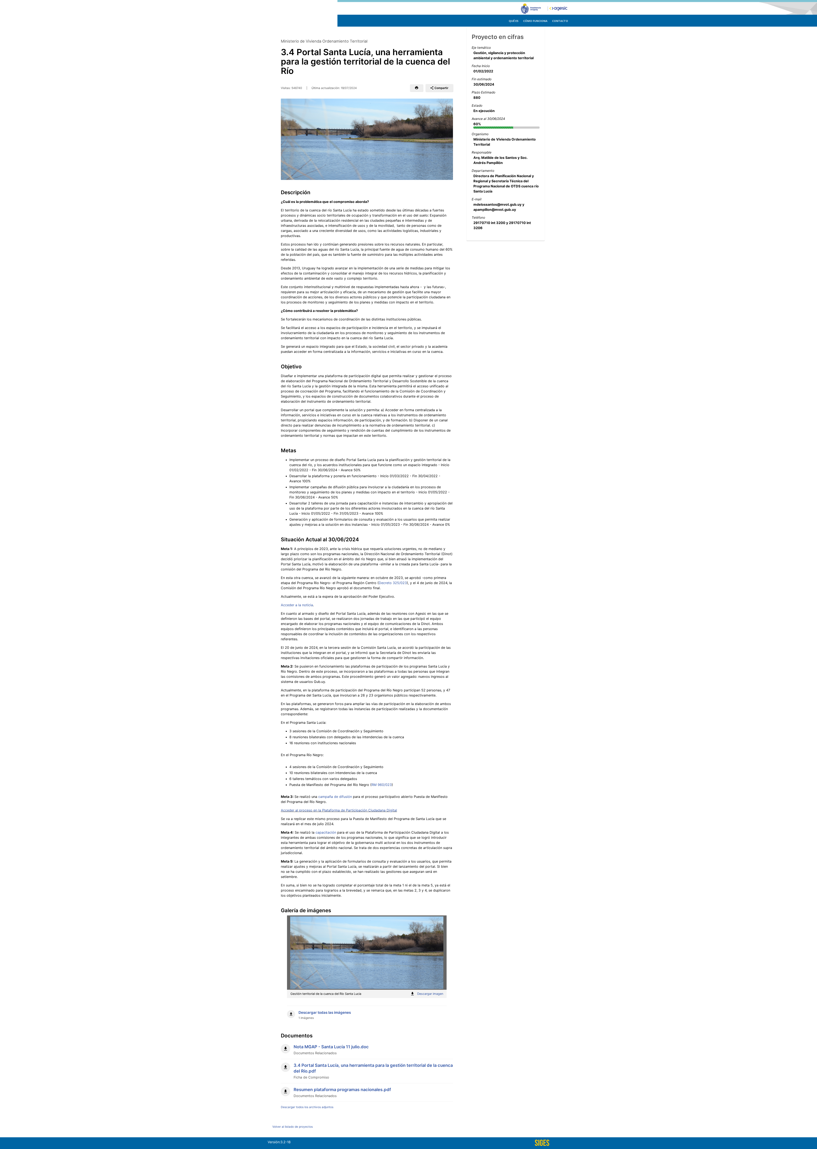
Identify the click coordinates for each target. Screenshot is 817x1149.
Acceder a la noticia (297, 605)
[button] (416, 88)
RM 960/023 (381, 785)
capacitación (326, 832)
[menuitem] (513, 20)
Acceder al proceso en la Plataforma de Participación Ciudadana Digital (339, 810)
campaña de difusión (335, 796)
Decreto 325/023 (393, 583)
